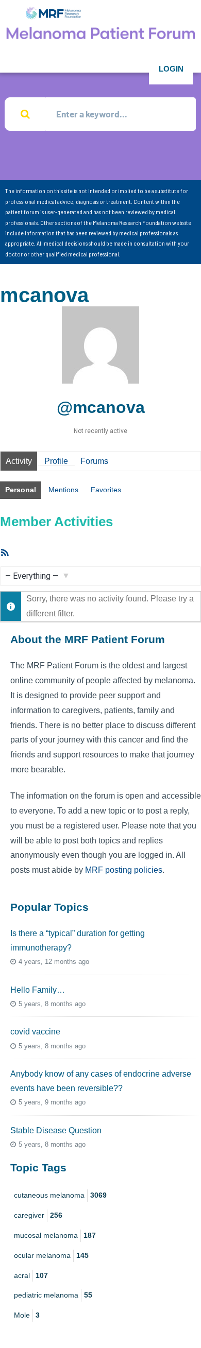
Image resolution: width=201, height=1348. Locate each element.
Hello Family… (37, 990)
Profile (56, 461)
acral (31, 1275)
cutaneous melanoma (60, 1195)
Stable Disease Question (56, 1130)
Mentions (63, 490)
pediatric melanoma (53, 1295)
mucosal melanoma (55, 1235)
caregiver (38, 1215)
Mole (27, 1315)
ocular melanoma (51, 1255)
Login (171, 68)
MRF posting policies (123, 870)
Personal (20, 490)
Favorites (106, 490)
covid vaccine (35, 1031)
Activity (19, 461)
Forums (94, 461)
